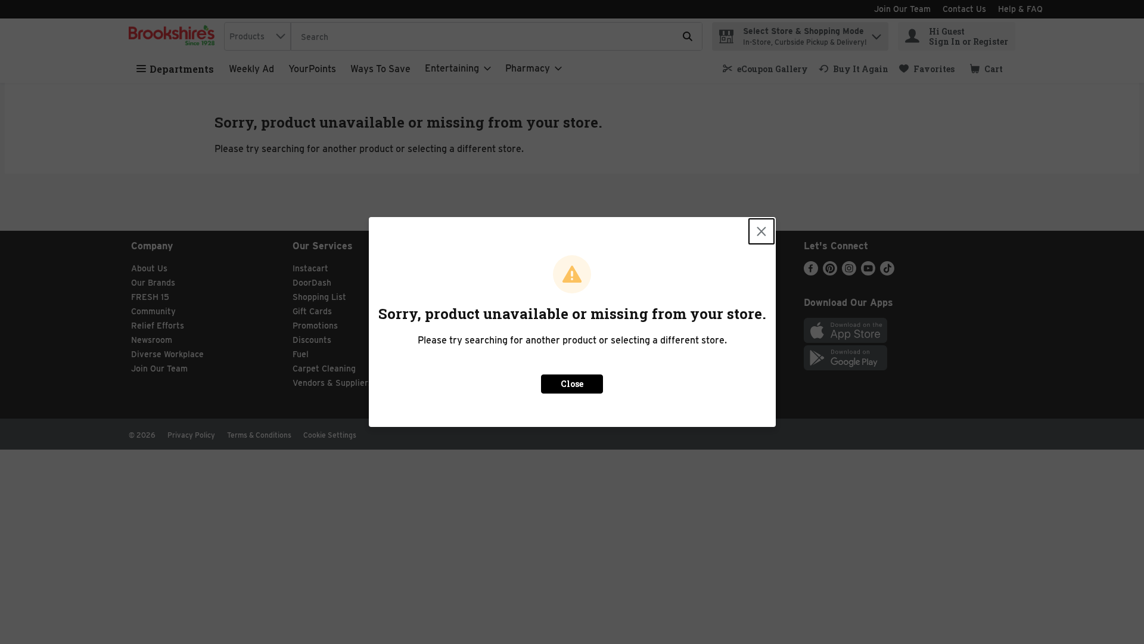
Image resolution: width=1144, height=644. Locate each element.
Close (572, 383)
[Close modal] (761, 231)
